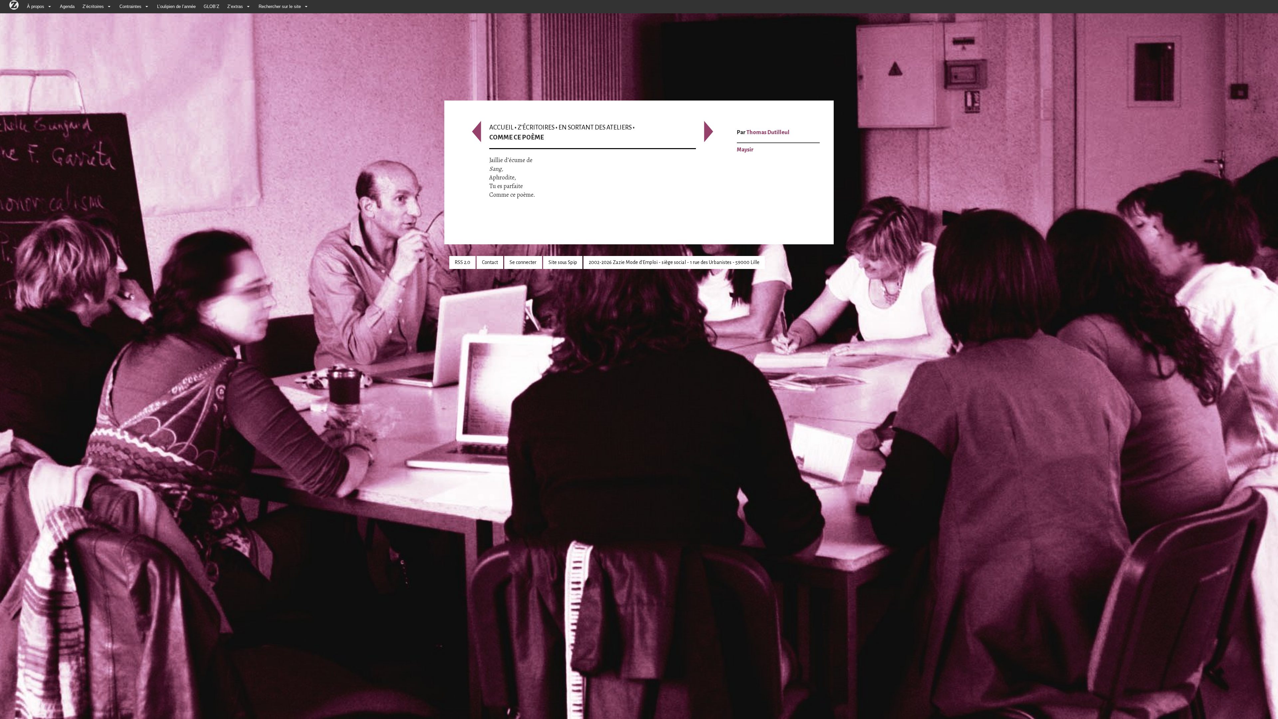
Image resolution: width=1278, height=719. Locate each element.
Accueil (501, 127)
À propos (35, 6)
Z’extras (235, 6)
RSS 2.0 (462, 262)
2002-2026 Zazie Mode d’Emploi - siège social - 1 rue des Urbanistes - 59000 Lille (674, 262)
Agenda (67, 6)
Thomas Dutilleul (767, 132)
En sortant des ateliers (595, 127)
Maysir (745, 150)
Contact (490, 262)
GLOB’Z (211, 6)
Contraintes (130, 6)
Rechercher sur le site (280, 6)
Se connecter (523, 262)
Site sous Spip (562, 262)
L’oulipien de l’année (176, 6)
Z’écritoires (93, 6)
